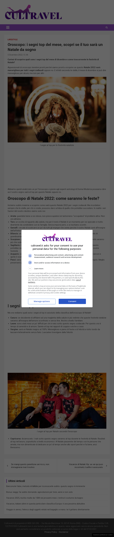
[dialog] (57, 268)
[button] (57, 269)
